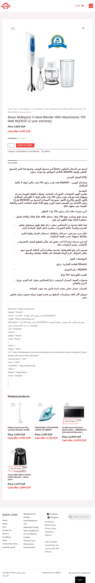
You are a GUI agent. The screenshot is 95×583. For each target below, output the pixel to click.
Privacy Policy (50, 528)
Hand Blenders (38, 109)
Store (16, 109)
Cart (4, 527)
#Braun (47, 151)
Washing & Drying (31, 527)
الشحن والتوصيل (8, 547)
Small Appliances (25, 109)
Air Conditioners (30, 534)
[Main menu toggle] (91, 6)
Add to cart (25, 145)
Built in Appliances (31, 531)
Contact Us (7, 530)
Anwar (58, 573)
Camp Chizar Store (10, 544)
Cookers (27, 537)
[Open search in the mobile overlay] (79, 517)
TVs (25, 524)
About (4, 524)
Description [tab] (12, 163)
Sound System (29, 547)
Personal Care (29, 541)
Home (10, 109)
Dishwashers (29, 544)
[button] (83, 28)
